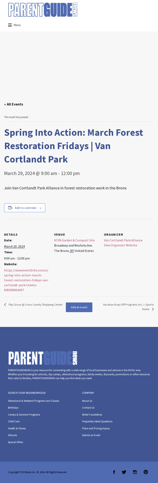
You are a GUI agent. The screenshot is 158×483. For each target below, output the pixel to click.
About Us (87, 401)
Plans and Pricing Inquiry (96, 428)
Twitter (124, 472)
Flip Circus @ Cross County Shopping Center (35, 304)
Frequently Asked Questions (97, 421)
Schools (12, 435)
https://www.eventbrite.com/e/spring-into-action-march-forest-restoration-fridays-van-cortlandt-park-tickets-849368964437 (26, 280)
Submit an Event (91, 435)
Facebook (114, 472)
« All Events (13, 104)
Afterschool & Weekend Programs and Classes (33, 401)
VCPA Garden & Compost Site (74, 240)
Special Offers (15, 442)
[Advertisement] (79, 70)
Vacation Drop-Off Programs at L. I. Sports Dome (128, 307)
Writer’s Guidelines (92, 414)
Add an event (79, 307)
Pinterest (146, 472)
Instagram (135, 472)
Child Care (14, 421)
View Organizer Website (120, 245)
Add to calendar (26, 208)
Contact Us (88, 407)
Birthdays (13, 407)
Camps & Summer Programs (24, 414)
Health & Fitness (17, 428)
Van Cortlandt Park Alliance (123, 240)
